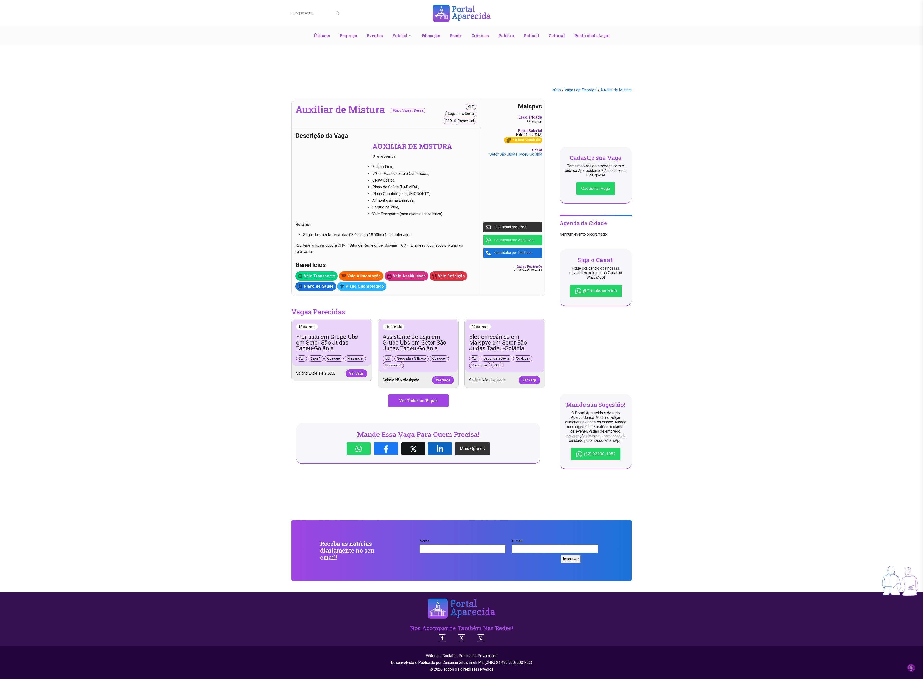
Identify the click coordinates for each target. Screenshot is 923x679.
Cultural (557, 35)
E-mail (517, 541)
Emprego (348, 35)
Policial (531, 35)
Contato (449, 656)
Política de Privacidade (478, 656)
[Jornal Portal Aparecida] (462, 13)
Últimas (322, 35)
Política (506, 35)
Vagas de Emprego (581, 90)
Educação (431, 35)
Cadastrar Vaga (595, 188)
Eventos (375, 35)
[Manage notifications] (911, 668)
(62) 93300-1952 (599, 453)
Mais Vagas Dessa (408, 110)
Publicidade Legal (592, 35)
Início (556, 90)
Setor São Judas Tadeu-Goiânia (515, 154)
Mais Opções (472, 448)
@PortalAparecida (599, 290)
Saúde (456, 35)
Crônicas (480, 35)
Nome (424, 541)
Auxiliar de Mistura (616, 90)
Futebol (400, 35)
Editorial (432, 656)
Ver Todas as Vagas (418, 400)
